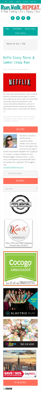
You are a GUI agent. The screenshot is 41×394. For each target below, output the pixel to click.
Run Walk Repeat (20, 9)
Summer (14, 121)
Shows (31, 119)
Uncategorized (29, 117)
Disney (15, 119)
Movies (20, 119)
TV (18, 121)
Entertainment (17, 117)
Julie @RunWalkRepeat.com (13, 167)
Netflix (26, 119)
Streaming (7, 121)
